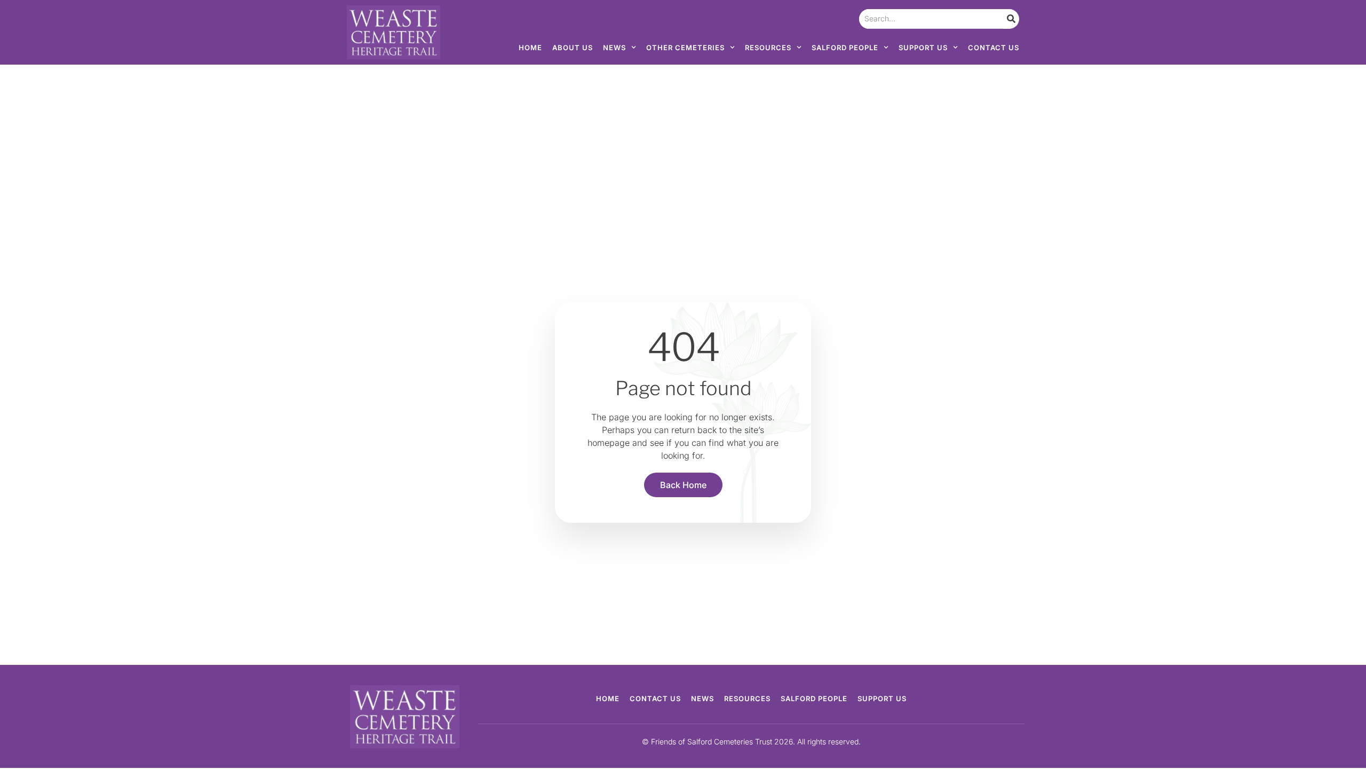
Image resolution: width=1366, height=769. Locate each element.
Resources (768, 47)
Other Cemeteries (685, 47)
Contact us (993, 47)
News (614, 47)
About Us (572, 47)
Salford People (845, 47)
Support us (923, 47)
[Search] (1011, 19)
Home (530, 47)
